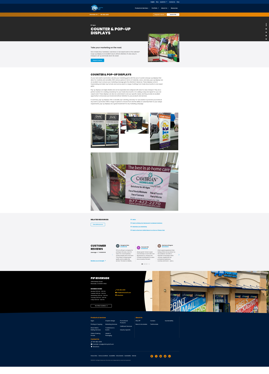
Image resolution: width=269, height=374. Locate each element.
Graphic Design (110, 321)
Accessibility (112, 355)
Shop (178, 2)
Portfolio (154, 8)
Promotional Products (124, 322)
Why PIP (138, 321)
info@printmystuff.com (124, 292)
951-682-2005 (105, 14)
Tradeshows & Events (109, 329)
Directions (120, 295)
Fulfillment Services (126, 326)
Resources (174, 8)
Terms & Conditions (103, 355)
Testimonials (154, 324)
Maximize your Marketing (139, 226)
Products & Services (141, 8)
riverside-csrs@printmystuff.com (103, 344)
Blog (157, 2)
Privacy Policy (94, 355)
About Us (164, 8)
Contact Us (172, 2)
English (152, 2)
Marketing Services (111, 324)
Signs (94, 25)
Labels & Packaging (108, 334)
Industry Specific (125, 330)
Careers (152, 321)
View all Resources (98, 224)
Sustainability (169, 321)
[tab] (142, 264)
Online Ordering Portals (95, 334)
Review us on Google (97, 261)
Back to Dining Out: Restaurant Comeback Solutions (147, 223)
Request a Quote (159, 14)
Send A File (173, 14)
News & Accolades (141, 324)
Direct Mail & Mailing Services (96, 329)
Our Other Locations (100, 305)
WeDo (134, 219)
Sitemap (134, 355)
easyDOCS (162, 2)
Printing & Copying (96, 324)
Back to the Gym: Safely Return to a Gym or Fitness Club (148, 230)
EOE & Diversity (119, 355)
